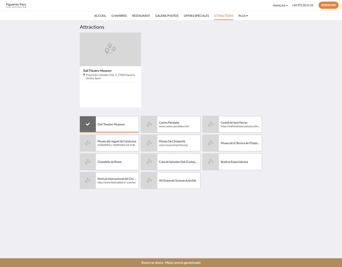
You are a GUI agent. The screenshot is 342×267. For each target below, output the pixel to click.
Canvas (257, 235)
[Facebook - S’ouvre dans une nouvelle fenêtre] (239, 209)
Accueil (146, 207)
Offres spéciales (151, 213)
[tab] (155, 202)
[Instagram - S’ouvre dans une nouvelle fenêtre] (258, 209)
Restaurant (149, 220)
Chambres (148, 210)
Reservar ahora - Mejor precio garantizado (171, 263)
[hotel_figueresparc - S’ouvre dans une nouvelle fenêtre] (248, 209)
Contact (147, 216)
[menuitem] (100, 15)
